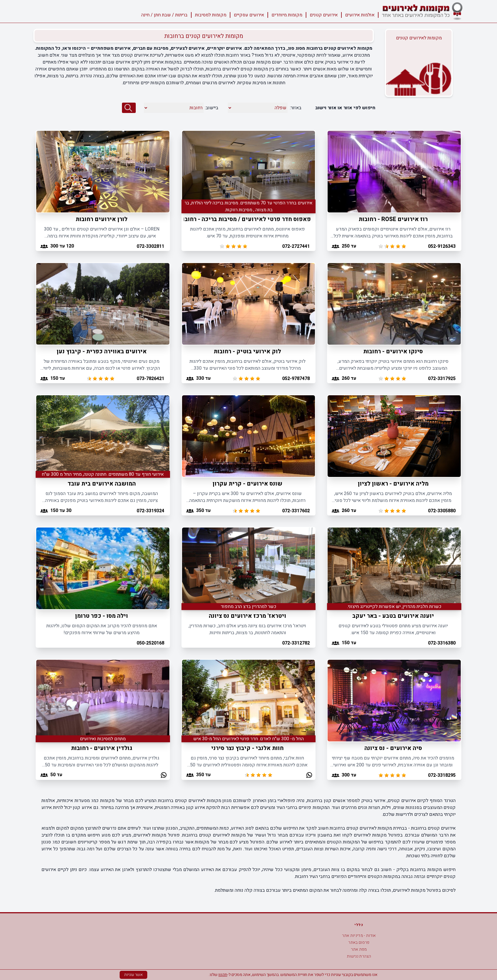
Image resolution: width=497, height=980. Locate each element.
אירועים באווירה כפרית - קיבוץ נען (102, 351)
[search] (129, 108)
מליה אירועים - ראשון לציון (393, 484)
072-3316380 (442, 643)
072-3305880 (442, 510)
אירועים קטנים (324, 15)
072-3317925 (442, 378)
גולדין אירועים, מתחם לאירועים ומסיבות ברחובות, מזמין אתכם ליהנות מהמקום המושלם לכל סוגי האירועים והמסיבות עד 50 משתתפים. (101, 761)
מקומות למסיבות (210, 15)
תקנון (222, 975)
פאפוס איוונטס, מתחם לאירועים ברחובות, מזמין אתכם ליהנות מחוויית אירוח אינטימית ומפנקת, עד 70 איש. (247, 232)
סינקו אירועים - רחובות (393, 351)
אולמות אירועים (359, 14)
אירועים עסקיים (249, 15)
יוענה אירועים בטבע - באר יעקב (393, 616)
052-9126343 (442, 246)
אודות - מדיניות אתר (359, 936)
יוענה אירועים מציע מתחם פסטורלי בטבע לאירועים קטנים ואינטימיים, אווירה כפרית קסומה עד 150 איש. (393, 629)
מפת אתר (359, 949)
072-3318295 (442, 775)
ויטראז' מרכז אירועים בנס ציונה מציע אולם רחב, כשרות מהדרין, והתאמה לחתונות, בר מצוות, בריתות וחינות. (247, 629)
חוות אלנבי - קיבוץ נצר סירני (247, 748)
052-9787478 (296, 378)
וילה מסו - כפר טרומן (101, 616)
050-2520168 (150, 643)
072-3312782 (296, 643)
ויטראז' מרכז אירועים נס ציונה (247, 616)
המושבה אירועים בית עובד (102, 484)
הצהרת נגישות (359, 956)
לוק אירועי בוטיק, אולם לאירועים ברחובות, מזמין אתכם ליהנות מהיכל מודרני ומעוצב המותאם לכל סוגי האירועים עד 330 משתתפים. (247, 365)
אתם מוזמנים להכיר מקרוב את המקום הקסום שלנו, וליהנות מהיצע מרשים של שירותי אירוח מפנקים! (101, 629)
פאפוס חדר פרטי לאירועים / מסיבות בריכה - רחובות (245, 219)
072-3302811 (150, 246)
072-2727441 (296, 246)
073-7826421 (150, 378)
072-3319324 (150, 510)
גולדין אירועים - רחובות (101, 748)
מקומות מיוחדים (287, 15)
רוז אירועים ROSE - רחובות (393, 219)
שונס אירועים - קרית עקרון (247, 484)
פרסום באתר (359, 942)
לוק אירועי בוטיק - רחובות (247, 351)
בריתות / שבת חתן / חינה (164, 15)
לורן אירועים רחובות (101, 219)
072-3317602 (296, 510)
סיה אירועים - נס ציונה (393, 748)
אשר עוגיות (133, 975)
